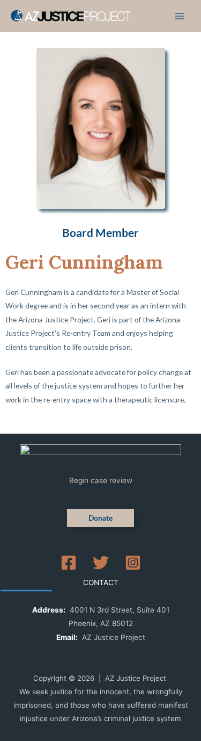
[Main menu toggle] (180, 16)
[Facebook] (69, 563)
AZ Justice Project (113, 637)
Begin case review (100, 480)
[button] (100, 518)
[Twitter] (101, 563)
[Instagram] (133, 563)
